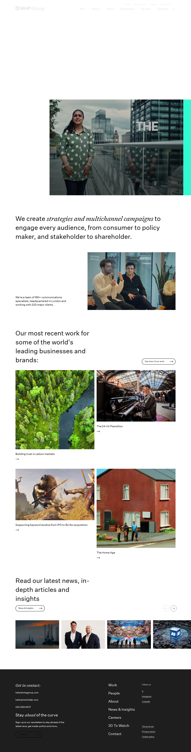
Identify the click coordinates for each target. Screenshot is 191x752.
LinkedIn (146, 701)
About (127, 4)
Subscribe (23, 734)
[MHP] (29, 8)
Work (82, 8)
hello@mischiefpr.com (26, 699)
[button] (174, 9)
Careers (153, 4)
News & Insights (140, 4)
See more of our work (154, 361)
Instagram (146, 696)
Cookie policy (148, 736)
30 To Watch (165, 4)
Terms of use (148, 726)
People (96, 8)
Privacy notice (148, 731)
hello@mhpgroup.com (26, 692)
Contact (114, 734)
